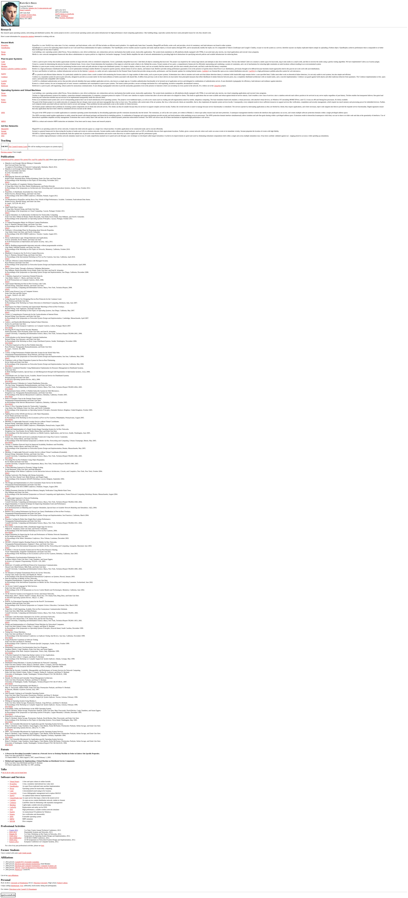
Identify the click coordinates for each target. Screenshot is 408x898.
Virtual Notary (14, 781)
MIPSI (3, 121)
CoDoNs (91, 71)
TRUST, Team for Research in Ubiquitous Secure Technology (36, 868)
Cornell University (26, 17)
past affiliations (13, 875)
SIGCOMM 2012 (15, 838)
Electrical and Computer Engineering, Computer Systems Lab (35, 866)
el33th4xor (64, 16)
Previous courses (6, 152)
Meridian (4, 66)
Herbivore (4, 86)
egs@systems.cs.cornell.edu (64, 14)
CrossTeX (70, 159)
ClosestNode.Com (16, 798)
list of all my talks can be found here (14, 772)
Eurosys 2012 (14, 842)
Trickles (3, 95)
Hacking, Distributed (66, 18)
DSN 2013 (13, 832)
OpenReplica (5, 48)
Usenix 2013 (13, 830)
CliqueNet (217, 86)
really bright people (24, 853)
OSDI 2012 (13, 836)
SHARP (4, 133)
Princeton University (40, 883)
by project (24, 159)
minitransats (15, 886)
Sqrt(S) (3, 74)
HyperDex (4, 45)
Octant (3, 64)
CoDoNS (13, 807)
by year (32, 159)
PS (7, 328)
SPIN (3, 113)
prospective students (27, 36)
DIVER (12, 821)
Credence (4, 77)
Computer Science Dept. (28, 15)
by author (39, 159)
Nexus (3, 52)
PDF (7, 182)
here (42, 845)
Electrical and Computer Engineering (27, 864)
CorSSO (4, 81)
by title (46, 159)
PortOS (12, 812)
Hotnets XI (13, 834)
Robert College (62, 883)
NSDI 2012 (13, 840)
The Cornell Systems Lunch (18, 146)
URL (7, 175)
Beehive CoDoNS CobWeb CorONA (14, 69)
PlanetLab (18, 869)
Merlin (3, 54)
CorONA (252, 71)
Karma (3, 83)
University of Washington (19, 883)
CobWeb (205, 71)
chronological (6, 159)
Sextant (3, 131)
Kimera (3, 102)
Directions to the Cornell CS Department (23, 889)
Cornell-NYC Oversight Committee (27, 862)
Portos (3, 100)
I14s (21, 886)
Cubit (3, 62)
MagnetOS (4, 129)
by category (16, 159)
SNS (2, 136)
